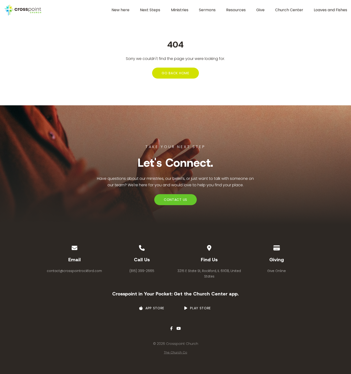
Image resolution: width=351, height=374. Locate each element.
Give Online (276, 271)
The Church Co (175, 352)
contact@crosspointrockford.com (74, 271)
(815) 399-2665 (141, 271)
